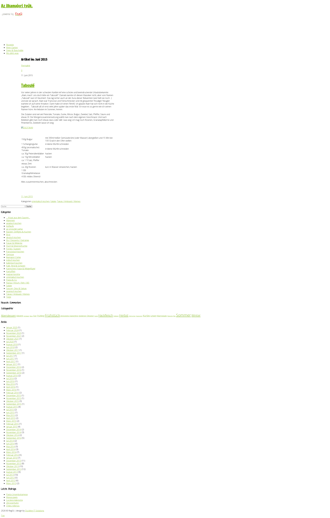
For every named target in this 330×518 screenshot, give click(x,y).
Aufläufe (10, 226)
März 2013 (11, 483)
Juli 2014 (10, 440)
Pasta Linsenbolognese (17, 494)
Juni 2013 (10, 477)
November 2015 (13, 398)
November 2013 (13, 463)
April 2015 (10, 418)
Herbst (123, 315)
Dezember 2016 (13, 367)
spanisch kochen (14, 291)
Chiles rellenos (12, 505)
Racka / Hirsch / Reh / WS (17, 282)
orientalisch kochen (41, 201)
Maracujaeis (12, 497)
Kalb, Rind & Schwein (15, 265)
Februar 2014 (12, 455)
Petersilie (170, 316)
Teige (8, 297)
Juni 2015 (10, 412)
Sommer (183, 315)
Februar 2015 (12, 423)
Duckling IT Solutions (34, 510)
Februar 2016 (12, 392)
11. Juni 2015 (27, 196)
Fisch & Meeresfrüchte (16, 246)
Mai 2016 (10, 384)
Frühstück (52, 315)
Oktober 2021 (12, 338)
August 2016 (12, 375)
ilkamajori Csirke (13, 257)
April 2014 (10, 449)
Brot (8, 234)
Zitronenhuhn (12, 503)
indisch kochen (13, 260)
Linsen (153, 315)
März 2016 (11, 389)
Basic (31, 316)
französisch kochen (15, 251)
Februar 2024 (12, 330)
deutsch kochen (13, 237)
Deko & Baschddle (14, 50)
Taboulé (27, 85)
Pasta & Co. (11, 280)
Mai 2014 (10, 446)
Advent (19, 315)
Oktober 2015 (12, 401)
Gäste (96, 316)
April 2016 (10, 387)
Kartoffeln (10, 271)
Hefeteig (116, 316)
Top (3, 515)
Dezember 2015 (13, 395)
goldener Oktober (86, 316)
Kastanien (139, 316)
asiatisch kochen (13, 223)
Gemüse (10, 254)
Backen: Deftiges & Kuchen (18, 231)
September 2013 (13, 469)
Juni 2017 (10, 358)
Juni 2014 (10, 443)
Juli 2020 (10, 341)
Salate (53, 201)
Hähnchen (132, 316)
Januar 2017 (11, 364)
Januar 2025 (11, 327)
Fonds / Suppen (13, 248)
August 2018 (12, 344)
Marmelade (162, 316)
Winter (196, 315)
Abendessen (8, 315)
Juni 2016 (10, 381)
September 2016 (13, 372)
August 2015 (12, 406)
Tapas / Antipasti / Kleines (68, 201)
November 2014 (13, 432)
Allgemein (10, 220)
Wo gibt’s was (12, 53)
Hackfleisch (105, 315)
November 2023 (13, 333)
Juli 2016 (10, 378)
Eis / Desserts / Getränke (17, 240)
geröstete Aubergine (69, 316)
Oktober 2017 (12, 350)
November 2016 (13, 370)
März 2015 (11, 421)
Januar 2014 (11, 457)
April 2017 (10, 361)
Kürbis (146, 315)
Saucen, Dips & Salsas (16, 288)
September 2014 (13, 438)
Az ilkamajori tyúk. (17, 6)
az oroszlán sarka (14, 229)
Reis (174, 316)
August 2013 (12, 472)
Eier (35, 316)
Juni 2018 (10, 347)
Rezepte (10, 44)
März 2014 (11, 452)
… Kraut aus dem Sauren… (18, 217)
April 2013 (10, 480)
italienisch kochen (14, 263)
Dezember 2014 (13, 429)
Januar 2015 (11, 426)
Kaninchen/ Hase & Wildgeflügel (20, 268)
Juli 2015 (10, 409)
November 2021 (13, 336)
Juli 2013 (10, 474)
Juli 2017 (10, 355)
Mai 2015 (10, 415)
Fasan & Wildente (14, 243)
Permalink (25, 65)
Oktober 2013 (12, 466)
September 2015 (13, 404)
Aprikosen (26, 316)
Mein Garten (12, 47)
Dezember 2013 (13, 460)
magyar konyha (13, 274)
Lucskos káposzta (14, 500)
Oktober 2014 (12, 435)
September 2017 (13, 353)
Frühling (40, 315)
